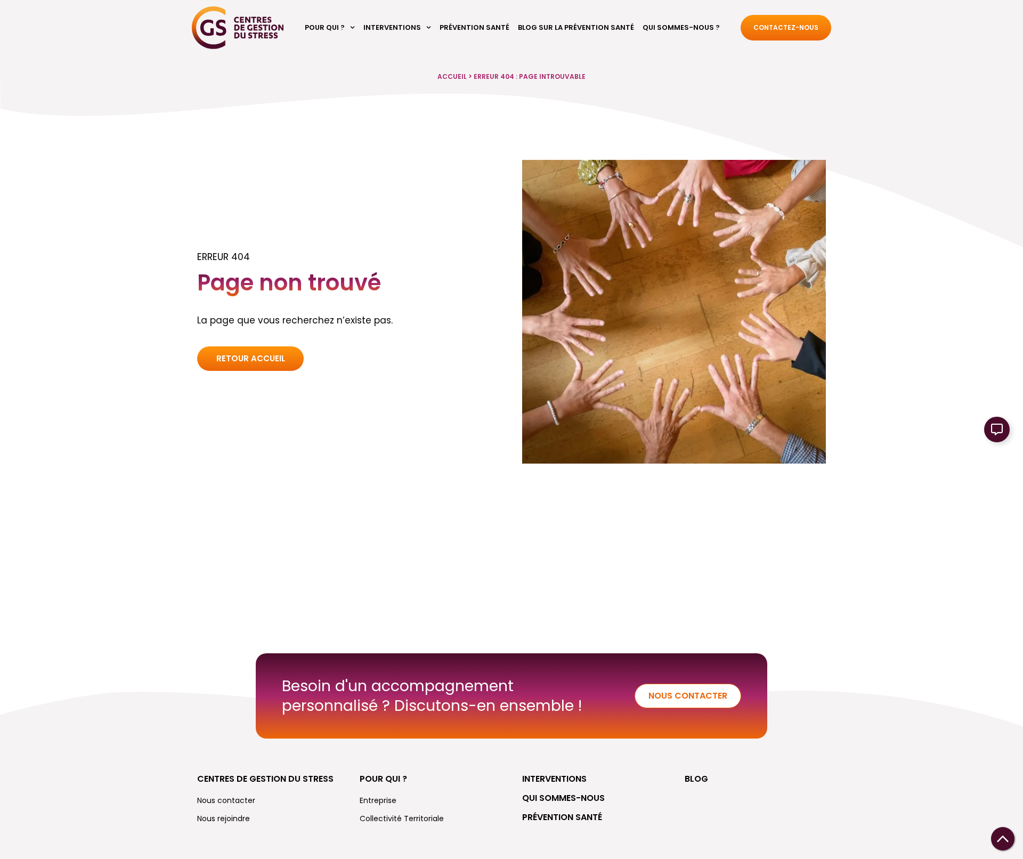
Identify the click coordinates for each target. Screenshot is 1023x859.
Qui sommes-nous (563, 798)
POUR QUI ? (383, 779)
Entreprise (378, 800)
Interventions (392, 27)
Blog (696, 779)
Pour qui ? (325, 27)
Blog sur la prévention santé (576, 27)
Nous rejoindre (223, 818)
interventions (554, 779)
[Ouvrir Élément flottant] (997, 429)
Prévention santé (474, 27)
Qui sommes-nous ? (681, 27)
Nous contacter (226, 800)
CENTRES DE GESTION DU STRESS (265, 779)
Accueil (452, 76)
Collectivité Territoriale (402, 818)
